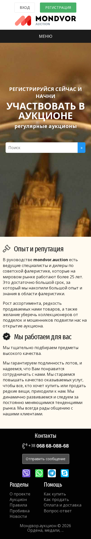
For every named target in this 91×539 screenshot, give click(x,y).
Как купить (55, 494)
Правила (18, 505)
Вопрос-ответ (58, 511)
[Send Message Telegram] (52, 473)
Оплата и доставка (62, 505)
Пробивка (20, 511)
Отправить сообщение (45, 458)
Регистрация (58, 7)
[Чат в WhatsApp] (39, 473)
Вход (25, 7)
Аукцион (18, 499)
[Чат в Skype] (65, 473)
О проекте (20, 494)
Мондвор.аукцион (38, 525)
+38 (48, 445)
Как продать (56, 499)
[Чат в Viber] (26, 473)
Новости (18, 516)
